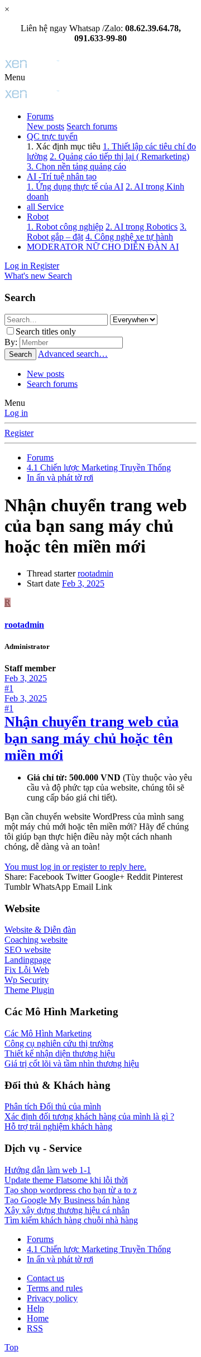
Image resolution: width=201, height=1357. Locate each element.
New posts (45, 126)
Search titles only (46, 331)
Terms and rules (55, 1288)
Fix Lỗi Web (26, 970)
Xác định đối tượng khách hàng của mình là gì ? (89, 1116)
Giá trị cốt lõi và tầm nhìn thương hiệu (71, 1063)
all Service (45, 206)
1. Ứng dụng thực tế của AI (75, 186)
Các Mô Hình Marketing (48, 1033)
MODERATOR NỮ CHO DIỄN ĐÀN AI (103, 246)
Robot (38, 216)
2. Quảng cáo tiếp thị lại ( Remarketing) (119, 156)
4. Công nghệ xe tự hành (129, 236)
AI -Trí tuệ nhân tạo (62, 176)
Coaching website (36, 939)
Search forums (91, 126)
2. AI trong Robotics (142, 226)
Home (38, 1318)
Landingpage (27, 960)
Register (19, 433)
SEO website (27, 949)
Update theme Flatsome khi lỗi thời (66, 1180)
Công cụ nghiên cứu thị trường (58, 1043)
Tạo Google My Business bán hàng (67, 1200)
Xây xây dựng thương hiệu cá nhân (67, 1210)
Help (35, 1308)
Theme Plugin (29, 990)
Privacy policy (52, 1298)
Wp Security (26, 980)
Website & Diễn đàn (40, 929)
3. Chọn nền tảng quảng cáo (76, 166)
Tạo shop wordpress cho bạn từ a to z (70, 1190)
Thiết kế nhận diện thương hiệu (59, 1053)
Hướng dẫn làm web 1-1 (47, 1170)
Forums (40, 116)
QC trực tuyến (52, 136)
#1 (8, 688)
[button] (14, 77)
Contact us (45, 1278)
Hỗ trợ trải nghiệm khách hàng (58, 1126)
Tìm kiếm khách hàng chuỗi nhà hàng (71, 1220)
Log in (16, 413)
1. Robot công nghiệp (65, 226)
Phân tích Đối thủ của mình (52, 1106)
